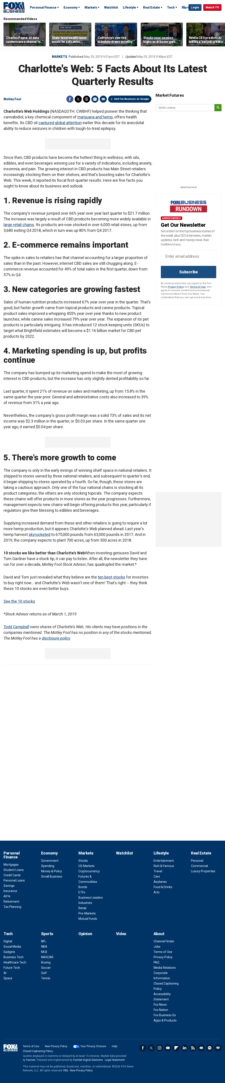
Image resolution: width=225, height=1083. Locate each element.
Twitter (78, 99)
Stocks (83, 860)
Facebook (69, 99)
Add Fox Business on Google (131, 99)
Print (94, 99)
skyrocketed (39, 534)
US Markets (86, 866)
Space (8, 978)
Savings (9, 885)
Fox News (160, 1004)
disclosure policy (56, 638)
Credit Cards (12, 875)
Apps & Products (165, 1020)
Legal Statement (115, 1059)
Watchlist (111, 7)
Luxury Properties (203, 871)
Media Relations (165, 967)
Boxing (46, 962)
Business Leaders (90, 897)
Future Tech (12, 967)
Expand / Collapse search (184, 8)
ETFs (81, 892)
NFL (43, 941)
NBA (44, 946)
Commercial (199, 866)
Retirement (11, 901)
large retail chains (19, 224)
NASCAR (47, 957)
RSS (192, 1047)
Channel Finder (164, 941)
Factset (30, 1059)
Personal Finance (43, 7)
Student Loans (14, 870)
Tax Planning (12, 907)
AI (5, 973)
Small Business (51, 876)
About (159, 933)
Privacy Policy (176, 286)
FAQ (156, 962)
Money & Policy (51, 871)
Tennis (45, 978)
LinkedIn (184, 1047)
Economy (71, 7)
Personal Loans (14, 880)
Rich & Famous (164, 866)
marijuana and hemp (95, 117)
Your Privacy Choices (93, 1046)
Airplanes (160, 881)
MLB (44, 952)
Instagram (159, 1047)
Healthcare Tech (15, 962)
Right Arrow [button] (217, 34)
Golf (44, 973)
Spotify (209, 1047)
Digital (8, 941)
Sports (47, 933)
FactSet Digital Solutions (88, 1059)
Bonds (82, 887)
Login (195, 7)
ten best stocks (111, 577)
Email (103, 99)
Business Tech (14, 957)
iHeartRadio (217, 1047)
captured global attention (60, 122)
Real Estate (151, 7)
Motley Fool (12, 99)
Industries (85, 903)
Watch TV (212, 7)
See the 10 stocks (19, 601)
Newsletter (201, 1047)
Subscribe (188, 272)
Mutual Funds (87, 918)
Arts (157, 892)
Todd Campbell (16, 626)
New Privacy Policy (56, 1046)
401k (7, 896)
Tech (171, 7)
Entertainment (164, 860)
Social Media (12, 946)
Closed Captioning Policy (38, 1051)
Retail (82, 908)
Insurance (10, 891)
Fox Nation (161, 1010)
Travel (158, 871)
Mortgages (11, 864)
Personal (197, 860)
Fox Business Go (165, 1015)
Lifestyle (129, 7)
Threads (86, 99)
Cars (157, 876)
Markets (91, 7)
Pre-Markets (87, 913)
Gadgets (9, 952)
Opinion (85, 933)
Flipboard (176, 1047)
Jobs (157, 946)
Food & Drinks (163, 887)
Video (121, 933)
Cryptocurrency (89, 871)
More (186, 7)
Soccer (46, 967)
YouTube (167, 1047)
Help (114, 1046)
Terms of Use (198, 286)
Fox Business (14, 7)
